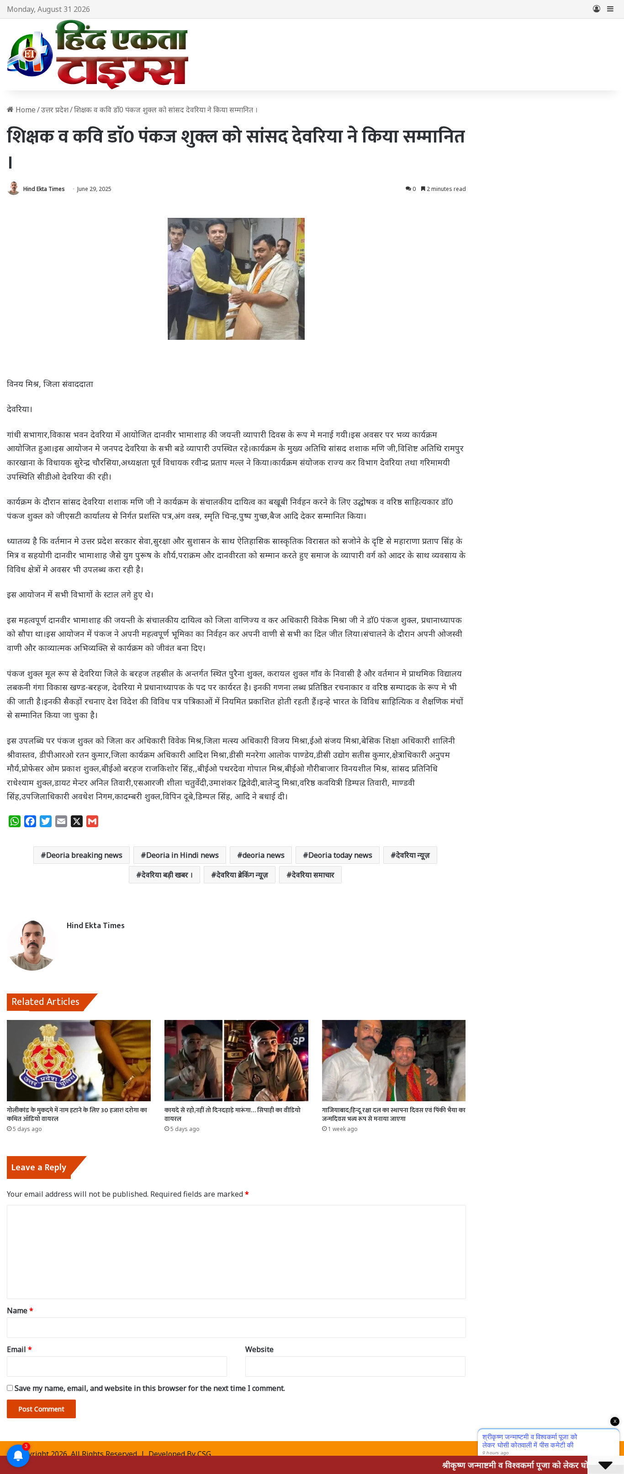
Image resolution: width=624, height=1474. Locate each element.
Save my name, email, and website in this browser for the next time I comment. (150, 1388)
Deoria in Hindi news (182, 855)
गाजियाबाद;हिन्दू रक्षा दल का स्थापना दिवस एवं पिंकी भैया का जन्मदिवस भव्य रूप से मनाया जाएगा (393, 1114)
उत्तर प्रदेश (55, 110)
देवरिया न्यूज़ (413, 855)
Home (25, 110)
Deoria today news (340, 855)
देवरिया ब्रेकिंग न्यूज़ (242, 875)
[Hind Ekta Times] (98, 54)
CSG (204, 1454)
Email (19, 1349)
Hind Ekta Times (44, 189)
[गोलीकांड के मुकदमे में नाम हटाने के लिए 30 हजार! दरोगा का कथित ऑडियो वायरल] (79, 1060)
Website (259, 1349)
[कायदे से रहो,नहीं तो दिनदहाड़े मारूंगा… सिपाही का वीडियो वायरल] (236, 1060)
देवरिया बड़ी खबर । (167, 875)
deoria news (264, 855)
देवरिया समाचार (313, 875)
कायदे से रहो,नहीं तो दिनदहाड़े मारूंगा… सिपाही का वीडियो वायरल (232, 1114)
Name (20, 1310)
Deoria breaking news (84, 855)
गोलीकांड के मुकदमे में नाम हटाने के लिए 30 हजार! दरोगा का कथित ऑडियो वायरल (77, 1114)
